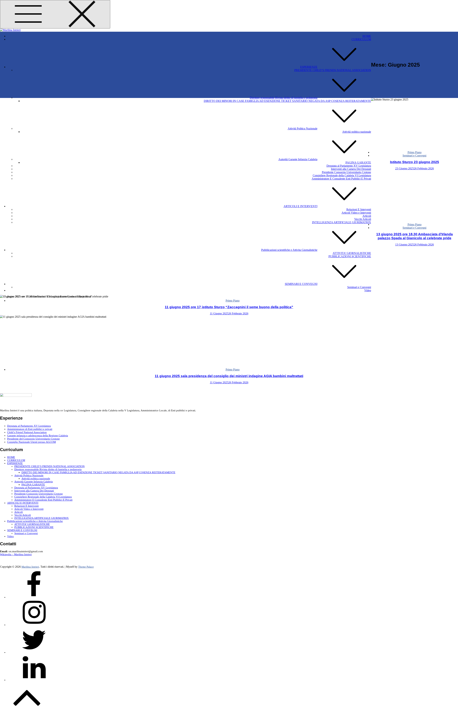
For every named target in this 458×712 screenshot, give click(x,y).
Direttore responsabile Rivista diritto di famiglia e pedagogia (283, 97)
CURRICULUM (361, 39)
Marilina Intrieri (30, 566)
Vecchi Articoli (362, 219)
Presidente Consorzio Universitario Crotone (346, 172)
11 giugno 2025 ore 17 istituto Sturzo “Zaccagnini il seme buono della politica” (229, 307)
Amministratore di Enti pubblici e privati (29, 429)
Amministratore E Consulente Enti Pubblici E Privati (341, 178)
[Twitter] (34, 652)
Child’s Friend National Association (27, 432)
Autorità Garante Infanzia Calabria (297, 159)
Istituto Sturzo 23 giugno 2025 (414, 162)
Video (367, 290)
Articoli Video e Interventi (356, 212)
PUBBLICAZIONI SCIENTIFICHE (349, 256)
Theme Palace (86, 566)
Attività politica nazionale (356, 131)
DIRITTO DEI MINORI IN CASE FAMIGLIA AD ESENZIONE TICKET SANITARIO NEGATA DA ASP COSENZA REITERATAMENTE (287, 100)
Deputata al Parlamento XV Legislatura (349, 165)
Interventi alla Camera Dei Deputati (351, 168)
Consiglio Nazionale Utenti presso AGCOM (31, 442)
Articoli (366, 215)
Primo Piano (415, 152)
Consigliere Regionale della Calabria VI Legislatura (342, 175)
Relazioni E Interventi (358, 209)
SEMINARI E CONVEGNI (301, 283)
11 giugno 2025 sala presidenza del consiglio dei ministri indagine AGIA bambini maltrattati (229, 376)
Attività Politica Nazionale (302, 128)
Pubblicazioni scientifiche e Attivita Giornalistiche (289, 249)
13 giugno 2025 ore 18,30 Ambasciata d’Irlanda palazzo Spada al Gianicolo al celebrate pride (414, 236)
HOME (366, 36)
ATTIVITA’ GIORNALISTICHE (352, 253)
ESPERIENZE (308, 66)
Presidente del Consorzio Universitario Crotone (33, 438)
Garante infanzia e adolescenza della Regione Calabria (37, 435)
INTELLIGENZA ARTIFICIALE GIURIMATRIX (341, 222)
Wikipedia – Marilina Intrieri (16, 554)
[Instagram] (34, 624)
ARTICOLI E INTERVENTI (300, 206)
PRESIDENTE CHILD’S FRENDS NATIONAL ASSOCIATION (332, 70)
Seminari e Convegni (359, 287)
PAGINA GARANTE (358, 162)
